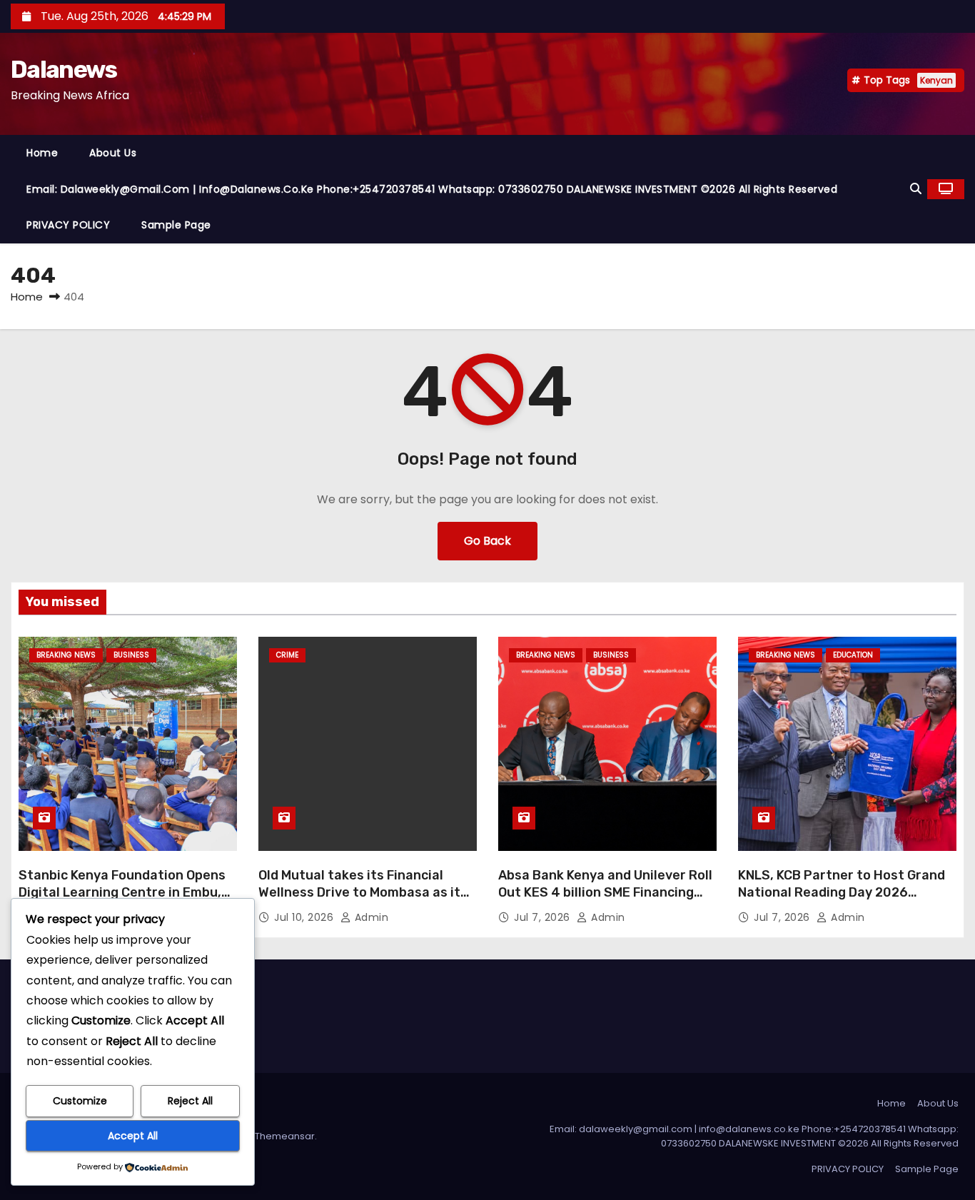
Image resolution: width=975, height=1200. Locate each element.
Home (42, 153)
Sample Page (176, 225)
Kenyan (936, 80)
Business (131, 655)
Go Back (487, 541)
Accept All (133, 1136)
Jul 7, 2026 (543, 917)
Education (853, 655)
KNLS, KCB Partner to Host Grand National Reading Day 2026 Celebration (841, 892)
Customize (80, 1101)
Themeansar (285, 1136)
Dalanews (63, 69)
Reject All (190, 1101)
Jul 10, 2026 (305, 917)
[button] (915, 189)
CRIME (287, 655)
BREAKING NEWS (66, 655)
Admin (369, 917)
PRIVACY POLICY (68, 225)
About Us (112, 153)
